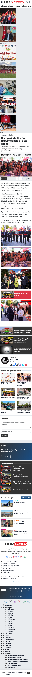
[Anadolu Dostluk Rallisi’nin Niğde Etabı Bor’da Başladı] (24, 405)
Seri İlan (7, 641)
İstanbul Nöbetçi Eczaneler (10, 561)
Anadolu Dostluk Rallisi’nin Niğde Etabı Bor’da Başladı (23, 411)
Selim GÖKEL (14, 359)
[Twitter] (17, 364)
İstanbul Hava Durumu (9, 563)
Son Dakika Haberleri (8, 570)
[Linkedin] (23, 364)
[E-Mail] (11, 364)
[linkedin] (28, 601)
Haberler (4, 135)
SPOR (30, 6)
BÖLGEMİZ (11, 619)
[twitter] (10, 601)
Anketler (8, 647)
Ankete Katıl (5, 457)
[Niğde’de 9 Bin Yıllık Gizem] (8, 392)
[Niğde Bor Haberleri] (14, 1)
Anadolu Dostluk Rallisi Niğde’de (7, 411)
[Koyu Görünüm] (29, 2)
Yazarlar (8, 637)
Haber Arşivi (6, 572)
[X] (10, 557)
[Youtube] (26, 364)
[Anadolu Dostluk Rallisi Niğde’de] (8, 405)
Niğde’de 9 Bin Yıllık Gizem (8, 397)
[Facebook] (14, 364)
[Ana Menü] (1, 2)
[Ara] (26, 2)
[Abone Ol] (26, 178)
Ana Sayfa (8, 605)
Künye (4, 576)
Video (7, 635)
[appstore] (16, 582)
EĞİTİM (24, 6)
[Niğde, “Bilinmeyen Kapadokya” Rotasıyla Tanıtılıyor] (24, 377)
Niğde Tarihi (6, 578)
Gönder (4, 435)
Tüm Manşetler (7, 568)
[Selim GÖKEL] (5, 360)
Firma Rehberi (9, 639)
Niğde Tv (13, 578)
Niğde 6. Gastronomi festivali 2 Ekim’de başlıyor (8, 383)
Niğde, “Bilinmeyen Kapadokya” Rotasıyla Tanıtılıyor (22, 384)
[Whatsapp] (24, 557)
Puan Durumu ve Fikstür (9, 567)
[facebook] (6, 601)
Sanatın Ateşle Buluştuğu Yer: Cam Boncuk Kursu (23, 398)
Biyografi (8, 645)
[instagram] (15, 601)
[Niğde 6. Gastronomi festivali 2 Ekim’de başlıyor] (8, 377)
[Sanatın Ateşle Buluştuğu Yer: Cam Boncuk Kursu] (24, 392)
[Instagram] (20, 364)
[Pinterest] (13, 557)
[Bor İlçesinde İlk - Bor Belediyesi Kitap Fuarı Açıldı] (16, 166)
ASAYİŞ (18, 6)
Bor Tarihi (22, 576)
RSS (4, 590)
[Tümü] (30, 445)
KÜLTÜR (10, 135)
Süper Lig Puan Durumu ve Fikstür (18, 661)
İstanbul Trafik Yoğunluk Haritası (11, 565)
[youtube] (19, 601)
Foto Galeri (8, 633)
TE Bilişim (20, 596)
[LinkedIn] (19, 557)
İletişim (10, 576)
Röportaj (8, 643)
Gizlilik (15, 576)
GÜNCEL (4, 6)
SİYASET (11, 6)
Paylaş (4, 178)
